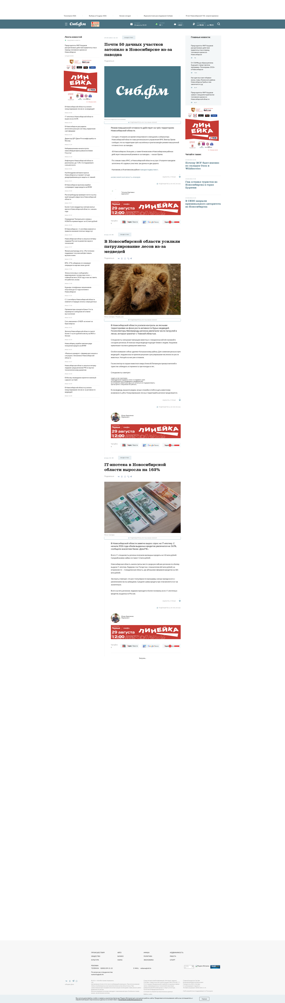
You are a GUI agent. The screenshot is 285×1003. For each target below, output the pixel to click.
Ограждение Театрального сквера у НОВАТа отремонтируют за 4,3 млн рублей (81, 220)
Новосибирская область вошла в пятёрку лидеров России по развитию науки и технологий (80, 241)
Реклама (94, 965)
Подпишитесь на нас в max (170, 184)
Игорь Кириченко (127, 416)
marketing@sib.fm (97, 974)
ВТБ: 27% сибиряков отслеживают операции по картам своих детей (78, 264)
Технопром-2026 (70, 16)
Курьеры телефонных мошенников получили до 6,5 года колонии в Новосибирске (78, 289)
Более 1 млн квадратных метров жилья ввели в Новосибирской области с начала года (80, 209)
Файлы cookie (148, 994)
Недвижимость (176, 952)
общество (128, 37)
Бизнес (120, 956)
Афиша (146, 952)
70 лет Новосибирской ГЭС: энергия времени (202, 16)
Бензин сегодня (125, 16)
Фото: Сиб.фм (109, 535)
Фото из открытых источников (114, 119)
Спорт (172, 960)
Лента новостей (73, 37)
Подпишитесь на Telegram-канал (143, 122)
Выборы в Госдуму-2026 (97, 16)
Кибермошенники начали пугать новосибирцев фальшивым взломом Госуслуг (79, 150)
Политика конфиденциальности (154, 989)
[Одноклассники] (121, 258)
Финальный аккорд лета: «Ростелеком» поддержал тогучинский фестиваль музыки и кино (80, 253)
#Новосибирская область (121, 177)
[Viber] (128, 258)
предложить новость (73, 40)
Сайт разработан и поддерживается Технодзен (198, 991)
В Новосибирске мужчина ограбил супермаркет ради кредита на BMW (78, 186)
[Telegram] (131, 258)
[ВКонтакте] (118, 258)
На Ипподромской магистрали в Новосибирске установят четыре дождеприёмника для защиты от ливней (80, 175)
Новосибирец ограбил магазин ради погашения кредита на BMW (78, 344)
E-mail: (142, 968)
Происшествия (98, 952)
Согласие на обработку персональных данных (158, 991)
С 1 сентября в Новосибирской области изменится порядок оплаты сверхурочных (81, 300)
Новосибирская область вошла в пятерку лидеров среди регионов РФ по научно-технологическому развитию (80, 367)
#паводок (136, 177)
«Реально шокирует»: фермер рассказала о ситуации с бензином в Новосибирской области (81, 355)
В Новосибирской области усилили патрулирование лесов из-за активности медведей (80, 389)
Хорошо (204, 999)
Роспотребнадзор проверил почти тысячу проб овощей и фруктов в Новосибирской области (80, 197)
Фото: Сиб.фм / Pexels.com (114, 317)
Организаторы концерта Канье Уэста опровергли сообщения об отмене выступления (79, 311)
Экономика (149, 960)
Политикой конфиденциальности (130, 1000)
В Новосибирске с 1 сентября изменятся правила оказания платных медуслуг (80, 230)
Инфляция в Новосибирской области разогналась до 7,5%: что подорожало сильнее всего (79, 162)
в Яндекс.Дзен (69, 984)
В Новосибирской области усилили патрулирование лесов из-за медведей (79, 108)
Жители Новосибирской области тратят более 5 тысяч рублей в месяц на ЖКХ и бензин (80, 333)
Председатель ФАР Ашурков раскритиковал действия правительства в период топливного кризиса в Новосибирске (81, 48)
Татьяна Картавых (127, 193)
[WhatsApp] (124, 258)
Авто (119, 952)
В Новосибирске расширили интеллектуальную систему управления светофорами (80, 128)
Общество (95, 956)
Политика (148, 956)
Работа (173, 956)
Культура (95, 960)
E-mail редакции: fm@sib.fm (191, 986)
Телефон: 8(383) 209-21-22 (102, 968)
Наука (119, 960)
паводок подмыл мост (149, 170)
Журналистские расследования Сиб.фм (158, 16)
